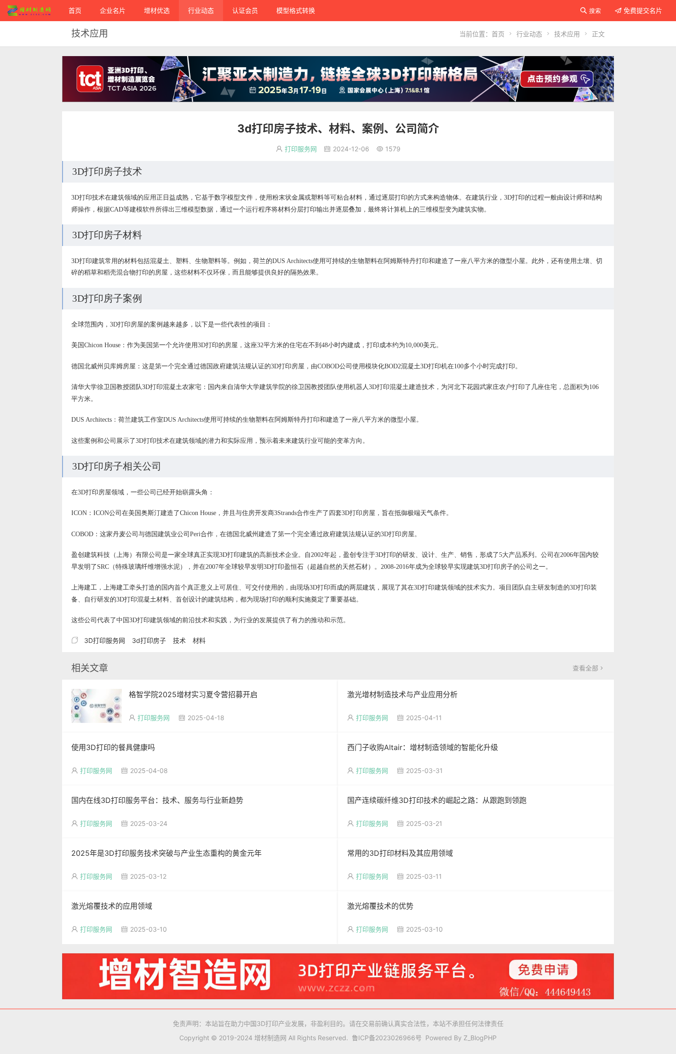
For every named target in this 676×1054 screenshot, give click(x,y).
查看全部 (589, 668)
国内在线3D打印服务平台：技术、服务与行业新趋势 (157, 800)
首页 (75, 10)
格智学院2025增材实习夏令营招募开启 (193, 694)
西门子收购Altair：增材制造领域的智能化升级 (422, 747)
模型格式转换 (295, 10)
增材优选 (157, 10)
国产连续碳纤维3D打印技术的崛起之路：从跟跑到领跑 (437, 800)
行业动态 (201, 10)
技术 (179, 640)
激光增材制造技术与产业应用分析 (402, 694)
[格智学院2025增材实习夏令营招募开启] (96, 705)
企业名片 (113, 10)
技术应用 (567, 34)
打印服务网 (301, 149)
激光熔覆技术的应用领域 (111, 906)
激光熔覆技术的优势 (380, 906)
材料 (199, 640)
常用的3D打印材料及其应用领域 (400, 853)
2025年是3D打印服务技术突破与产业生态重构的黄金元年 (166, 853)
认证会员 (245, 10)
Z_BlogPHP (480, 1038)
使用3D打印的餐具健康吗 (113, 747)
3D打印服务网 (104, 640)
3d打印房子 (149, 640)
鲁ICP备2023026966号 (385, 1038)
